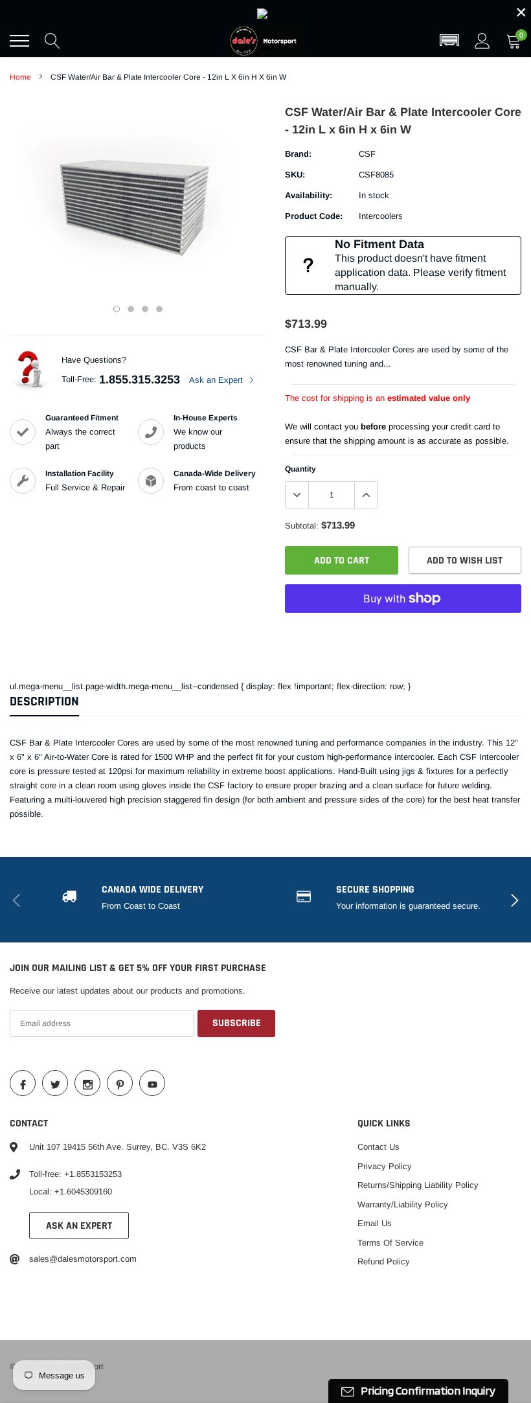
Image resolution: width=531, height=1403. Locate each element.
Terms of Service (390, 1243)
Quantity (300, 468)
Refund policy (383, 1261)
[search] (52, 41)
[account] (482, 40)
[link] (265, 12)
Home (20, 77)
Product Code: (314, 216)
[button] (449, 41)
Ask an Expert (217, 380)
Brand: (298, 154)
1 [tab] (116, 309)
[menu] (19, 41)
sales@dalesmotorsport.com (83, 1259)
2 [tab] (131, 309)
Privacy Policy (384, 1166)
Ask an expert (79, 1226)
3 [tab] (145, 309)
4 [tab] (159, 309)
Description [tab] (44, 702)
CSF (367, 154)
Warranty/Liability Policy (402, 1204)
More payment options (403, 630)
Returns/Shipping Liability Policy (418, 1185)
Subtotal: (302, 525)
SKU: (295, 174)
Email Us (374, 1223)
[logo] (265, 41)
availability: (308, 195)
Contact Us (378, 1147)
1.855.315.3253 (139, 379)
